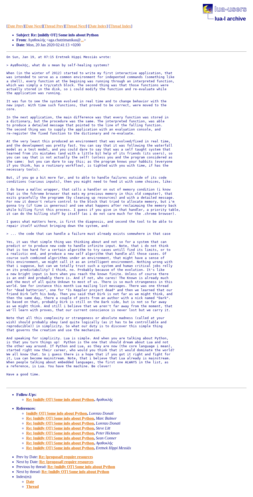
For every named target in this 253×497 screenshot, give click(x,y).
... (82, 40)
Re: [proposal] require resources (66, 457)
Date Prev (15, 26)
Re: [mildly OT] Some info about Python (60, 399)
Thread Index (120, 26)
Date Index (97, 26)
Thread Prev (53, 26)
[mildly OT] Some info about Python (56, 413)
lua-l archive (230, 19)
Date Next (34, 26)
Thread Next (76, 26)
